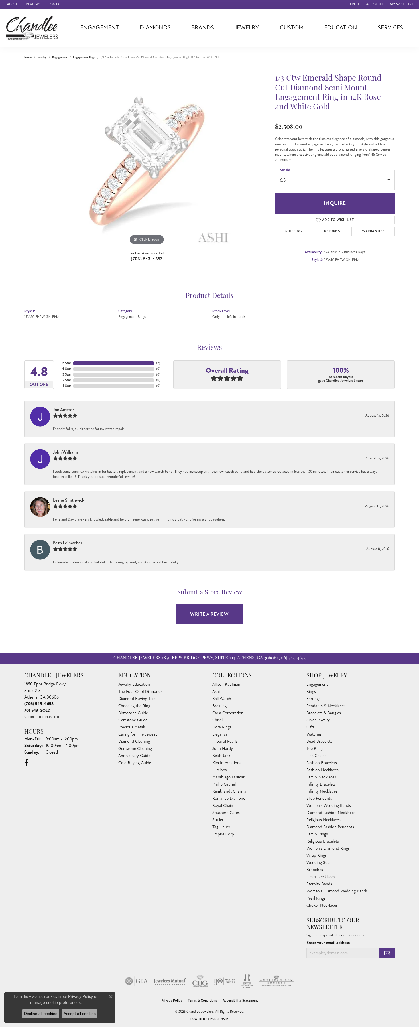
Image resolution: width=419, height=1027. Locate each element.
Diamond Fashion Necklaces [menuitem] (330, 812)
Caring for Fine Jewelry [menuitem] (138, 734)
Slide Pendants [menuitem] (319, 798)
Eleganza (219, 734)
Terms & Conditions (202, 1000)
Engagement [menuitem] (317, 684)
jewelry (41, 57)
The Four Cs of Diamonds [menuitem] (140, 691)
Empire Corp (223, 834)
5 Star (66, 363)
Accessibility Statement (240, 1000)
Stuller (217, 819)
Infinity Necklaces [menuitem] (321, 791)
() (158, 363)
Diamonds (155, 27)
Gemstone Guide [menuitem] (132, 720)
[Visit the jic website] (247, 981)
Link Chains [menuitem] (316, 755)
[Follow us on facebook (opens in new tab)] (26, 762)
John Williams (66, 452)
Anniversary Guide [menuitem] (134, 755)
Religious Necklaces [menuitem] (323, 819)
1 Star (67, 386)
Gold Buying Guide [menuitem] (134, 762)
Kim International (227, 762)
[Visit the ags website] (276, 981)
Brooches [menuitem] (314, 869)
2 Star (66, 380)
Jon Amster (63, 409)
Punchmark (219, 1019)
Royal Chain (222, 805)
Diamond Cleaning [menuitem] (134, 741)
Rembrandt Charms (229, 791)
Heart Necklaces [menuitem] (320, 876)
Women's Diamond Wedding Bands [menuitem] (337, 891)
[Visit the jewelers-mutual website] (170, 981)
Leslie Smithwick (68, 500)
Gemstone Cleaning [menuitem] (135, 748)
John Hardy (222, 748)
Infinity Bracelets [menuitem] (321, 784)
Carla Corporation (227, 713)
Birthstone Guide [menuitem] (133, 713)
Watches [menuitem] (314, 734)
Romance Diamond (228, 798)
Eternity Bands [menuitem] (319, 884)
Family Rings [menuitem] (317, 834)
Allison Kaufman (226, 684)
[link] (12, 4)
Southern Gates (226, 812)
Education (340, 27)
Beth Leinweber (67, 542)
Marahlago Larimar (228, 777)
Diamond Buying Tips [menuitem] (136, 698)
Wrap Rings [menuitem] (316, 855)
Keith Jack (221, 755)
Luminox (219, 770)
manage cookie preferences (55, 1002)
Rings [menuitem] (311, 691)
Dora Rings (221, 727)
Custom (292, 27)
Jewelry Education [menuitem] (134, 684)
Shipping (293, 231)
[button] (351, 4)
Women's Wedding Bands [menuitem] (328, 805)
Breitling (219, 705)
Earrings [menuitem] (313, 698)
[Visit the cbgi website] (200, 981)
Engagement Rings (84, 57)
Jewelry (247, 27)
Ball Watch (221, 698)
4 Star (66, 369)
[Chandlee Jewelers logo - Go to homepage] (33, 27)
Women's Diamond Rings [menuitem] (328, 848)
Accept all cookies (80, 1013)
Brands (202, 27)
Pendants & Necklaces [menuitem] (325, 705)
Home (28, 57)
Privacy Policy (171, 1000)
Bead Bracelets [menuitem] (319, 741)
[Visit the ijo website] (224, 981)
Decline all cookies (40, 1013)
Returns (332, 231)
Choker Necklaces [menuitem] (322, 905)
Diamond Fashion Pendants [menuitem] (330, 827)
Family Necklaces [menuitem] (321, 777)
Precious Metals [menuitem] (132, 727)
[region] (146, 160)
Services (390, 27)
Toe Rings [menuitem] (314, 748)
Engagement (99, 27)
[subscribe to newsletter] (387, 953)
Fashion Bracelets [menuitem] (321, 762)
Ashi (216, 691)
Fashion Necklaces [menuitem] (322, 770)
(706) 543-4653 (147, 259)
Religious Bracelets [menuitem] (322, 841)
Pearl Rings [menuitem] (316, 898)
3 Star (66, 374)
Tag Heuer (221, 827)
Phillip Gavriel (224, 784)
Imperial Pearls (224, 741)
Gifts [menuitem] (310, 727)
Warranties (373, 231)
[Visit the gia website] (136, 981)
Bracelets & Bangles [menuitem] (323, 713)
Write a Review (209, 614)
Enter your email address (328, 942)
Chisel (217, 720)
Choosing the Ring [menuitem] (134, 705)
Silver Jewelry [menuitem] (318, 720)
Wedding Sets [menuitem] (318, 862)
